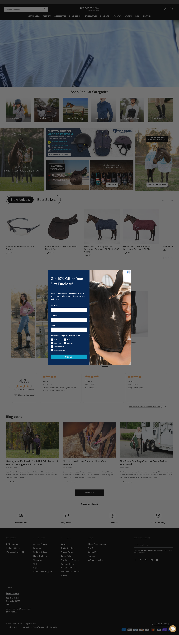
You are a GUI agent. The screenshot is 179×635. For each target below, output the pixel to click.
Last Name (54, 316)
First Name (54, 306)
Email (53, 326)
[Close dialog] (128, 272)
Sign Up (68, 356)
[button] (172, 628)
